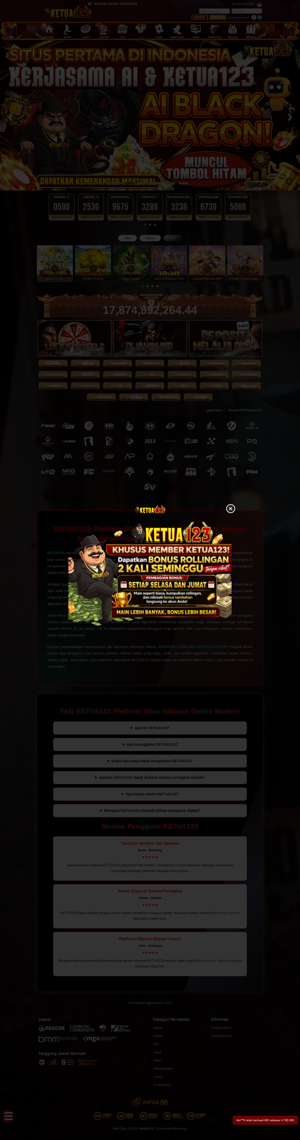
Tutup (230, 509)
